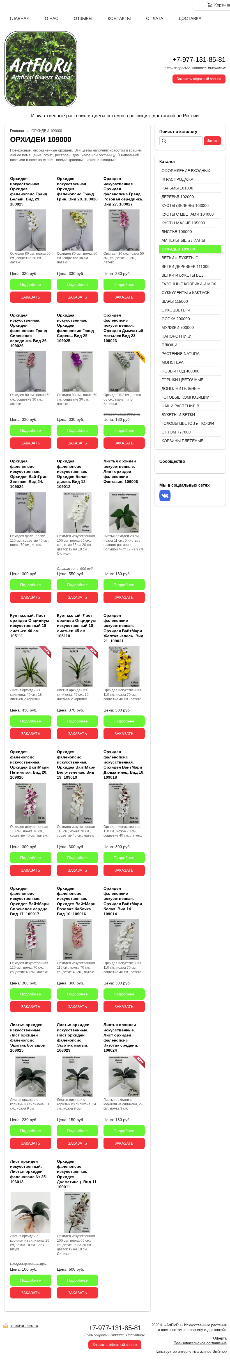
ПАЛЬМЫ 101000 (177, 188)
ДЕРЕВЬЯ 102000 (178, 197)
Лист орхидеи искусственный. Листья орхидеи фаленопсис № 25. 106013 (28, 1171)
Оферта (220, 1338)
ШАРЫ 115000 (175, 301)
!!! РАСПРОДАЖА (177, 179)
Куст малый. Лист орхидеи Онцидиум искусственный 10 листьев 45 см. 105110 (76, 625)
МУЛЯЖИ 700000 (178, 327)
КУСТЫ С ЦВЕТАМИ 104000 (188, 214)
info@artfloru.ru (24, 1325)
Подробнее (30, 284)
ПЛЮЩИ (169, 345)
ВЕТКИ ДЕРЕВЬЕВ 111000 (186, 266)
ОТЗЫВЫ (83, 18)
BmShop (220, 1351)
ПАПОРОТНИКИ (177, 336)
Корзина (222, 5)
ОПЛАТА (154, 18)
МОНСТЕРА (172, 362)
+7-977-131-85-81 (199, 59)
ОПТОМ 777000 (176, 432)
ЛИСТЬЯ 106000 (177, 231)
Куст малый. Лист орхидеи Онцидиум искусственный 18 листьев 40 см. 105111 (29, 625)
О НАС (51, 18)
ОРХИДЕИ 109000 (178, 249)
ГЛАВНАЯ (19, 18)
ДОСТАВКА (190, 18)
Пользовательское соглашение (200, 1343)
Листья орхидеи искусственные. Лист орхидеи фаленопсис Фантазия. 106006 (121, 471)
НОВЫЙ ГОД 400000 (180, 371)
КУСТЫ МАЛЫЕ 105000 (183, 223)
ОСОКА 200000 (176, 319)
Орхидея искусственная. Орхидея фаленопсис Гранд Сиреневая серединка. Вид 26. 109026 (29, 330)
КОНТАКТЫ (119, 18)
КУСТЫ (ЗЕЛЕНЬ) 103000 (185, 205)
